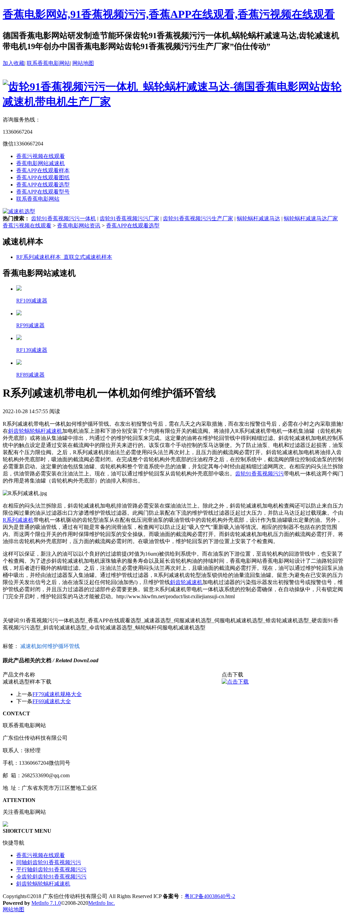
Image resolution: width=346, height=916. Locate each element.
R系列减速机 (18, 520)
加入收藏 (13, 63)
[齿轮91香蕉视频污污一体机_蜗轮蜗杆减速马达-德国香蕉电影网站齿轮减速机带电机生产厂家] (173, 101)
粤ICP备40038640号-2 (209, 896)
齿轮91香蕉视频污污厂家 (129, 218)
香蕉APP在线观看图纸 (43, 177)
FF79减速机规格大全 (57, 694)
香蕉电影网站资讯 (78, 225)
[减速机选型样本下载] (235, 682)
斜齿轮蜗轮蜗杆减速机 (35, 431)
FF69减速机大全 (51, 701)
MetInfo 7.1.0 (46, 903)
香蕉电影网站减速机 (40, 163)
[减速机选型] (19, 211)
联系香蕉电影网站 (48, 63)
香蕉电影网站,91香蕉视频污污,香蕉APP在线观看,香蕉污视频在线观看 (169, 14)
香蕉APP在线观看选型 (43, 184)
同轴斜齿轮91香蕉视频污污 (48, 862)
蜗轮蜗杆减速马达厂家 (311, 218)
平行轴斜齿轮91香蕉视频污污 (51, 869)
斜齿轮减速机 (186, 582)
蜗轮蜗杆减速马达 (258, 218)
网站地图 (83, 63)
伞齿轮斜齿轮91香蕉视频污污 (51, 876)
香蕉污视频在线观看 (40, 156)
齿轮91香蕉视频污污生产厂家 (198, 218)
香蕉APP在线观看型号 (43, 192)
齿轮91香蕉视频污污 (259, 473)
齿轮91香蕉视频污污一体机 (63, 218)
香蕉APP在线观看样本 (43, 170)
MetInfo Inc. (101, 903)
